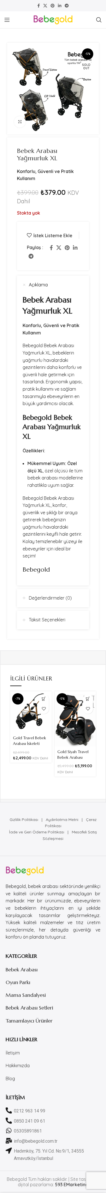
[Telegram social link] (66, 5)
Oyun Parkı (18, 982)
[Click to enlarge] (19, 121)
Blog (10, 1078)
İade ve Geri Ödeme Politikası (36, 832)
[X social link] (45, 5)
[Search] (99, 19)
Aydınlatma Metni (62, 819)
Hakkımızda (18, 1065)
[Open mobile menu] (7, 19)
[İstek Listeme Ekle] (44, 709)
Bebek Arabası (22, 969)
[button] (44, 699)
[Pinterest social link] (52, 5)
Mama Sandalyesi (26, 995)
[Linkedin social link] (59, 5)
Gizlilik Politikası (24, 819)
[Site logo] (53, 19)
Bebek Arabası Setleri (29, 1007)
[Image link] (25, 870)
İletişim (13, 1053)
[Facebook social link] (39, 5)
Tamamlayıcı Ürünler (29, 1020)
